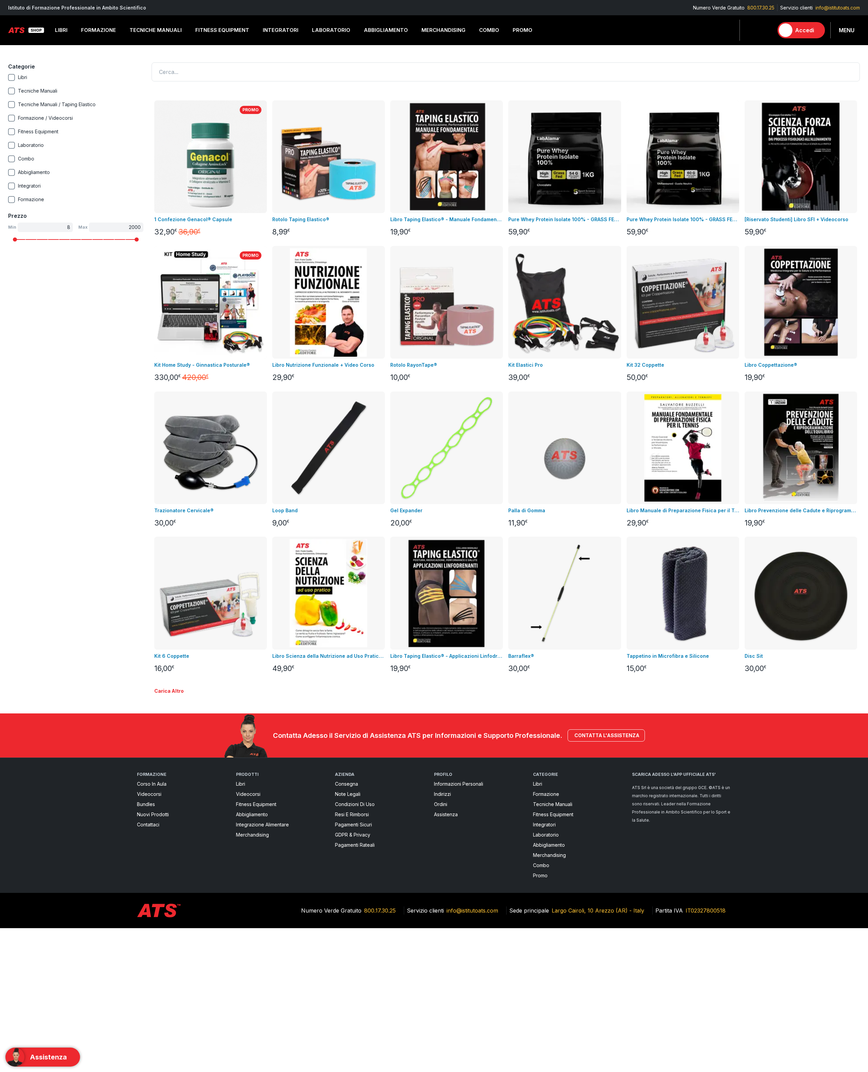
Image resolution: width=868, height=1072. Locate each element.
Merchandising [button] (443, 30)
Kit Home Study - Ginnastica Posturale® (202, 365)
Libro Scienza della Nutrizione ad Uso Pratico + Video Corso (328, 656)
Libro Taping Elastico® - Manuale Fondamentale (446, 219)
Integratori (544, 824)
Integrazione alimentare (262, 824)
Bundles (146, 804)
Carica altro (169, 691)
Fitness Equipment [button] (222, 30)
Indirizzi (442, 794)
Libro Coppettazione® (771, 365)
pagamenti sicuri (353, 824)
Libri (240, 784)
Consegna (346, 784)
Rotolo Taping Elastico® (300, 219)
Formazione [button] (98, 30)
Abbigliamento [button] (386, 30)
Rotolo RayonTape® (413, 365)
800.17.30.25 (760, 8)
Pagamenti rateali (355, 845)
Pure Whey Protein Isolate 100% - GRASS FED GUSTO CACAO (564, 219)
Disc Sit (754, 656)
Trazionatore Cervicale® (184, 510)
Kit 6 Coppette (171, 656)
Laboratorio (546, 835)
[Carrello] (765, 30)
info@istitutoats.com (837, 8)
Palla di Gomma (526, 510)
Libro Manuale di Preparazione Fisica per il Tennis (683, 510)
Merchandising (252, 835)
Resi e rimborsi (352, 814)
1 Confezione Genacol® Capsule (193, 219)
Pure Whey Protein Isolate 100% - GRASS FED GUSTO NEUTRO (683, 219)
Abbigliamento (252, 814)
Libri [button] (61, 30)
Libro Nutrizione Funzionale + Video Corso (323, 365)
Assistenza (446, 814)
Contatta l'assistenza (606, 735)
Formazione (546, 794)
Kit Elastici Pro (525, 365)
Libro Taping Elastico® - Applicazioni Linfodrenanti (446, 656)
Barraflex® (521, 656)
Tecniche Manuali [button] (156, 30)
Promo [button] (522, 30)
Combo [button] (489, 30)
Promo (540, 875)
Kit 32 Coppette (645, 365)
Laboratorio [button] (331, 30)
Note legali (347, 794)
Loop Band (285, 510)
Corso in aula (151, 784)
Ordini (440, 804)
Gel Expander (406, 510)
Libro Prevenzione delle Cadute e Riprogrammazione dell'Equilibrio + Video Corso (801, 510)
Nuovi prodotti (153, 814)
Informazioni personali (458, 784)
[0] (765, 30)
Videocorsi (149, 794)
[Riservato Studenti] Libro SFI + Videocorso (796, 219)
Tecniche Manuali (552, 804)
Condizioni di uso (355, 804)
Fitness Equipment (256, 804)
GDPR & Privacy (352, 835)
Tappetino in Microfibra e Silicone (668, 656)
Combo (541, 865)
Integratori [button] (280, 30)
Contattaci (148, 824)
